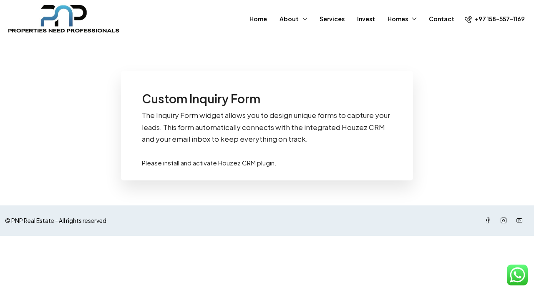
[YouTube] (521, 220)
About (289, 18)
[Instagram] (505, 220)
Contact (441, 18)
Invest (366, 18)
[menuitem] (495, 19)
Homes (398, 18)
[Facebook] (489, 220)
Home (258, 18)
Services (332, 18)
